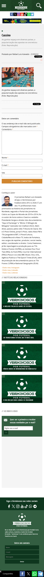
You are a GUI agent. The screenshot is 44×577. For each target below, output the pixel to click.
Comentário (7, 129)
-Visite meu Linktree (10, 273)
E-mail (5, 165)
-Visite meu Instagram (10, 268)
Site (3, 172)
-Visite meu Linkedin (10, 270)
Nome (5, 157)
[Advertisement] (22, 463)
